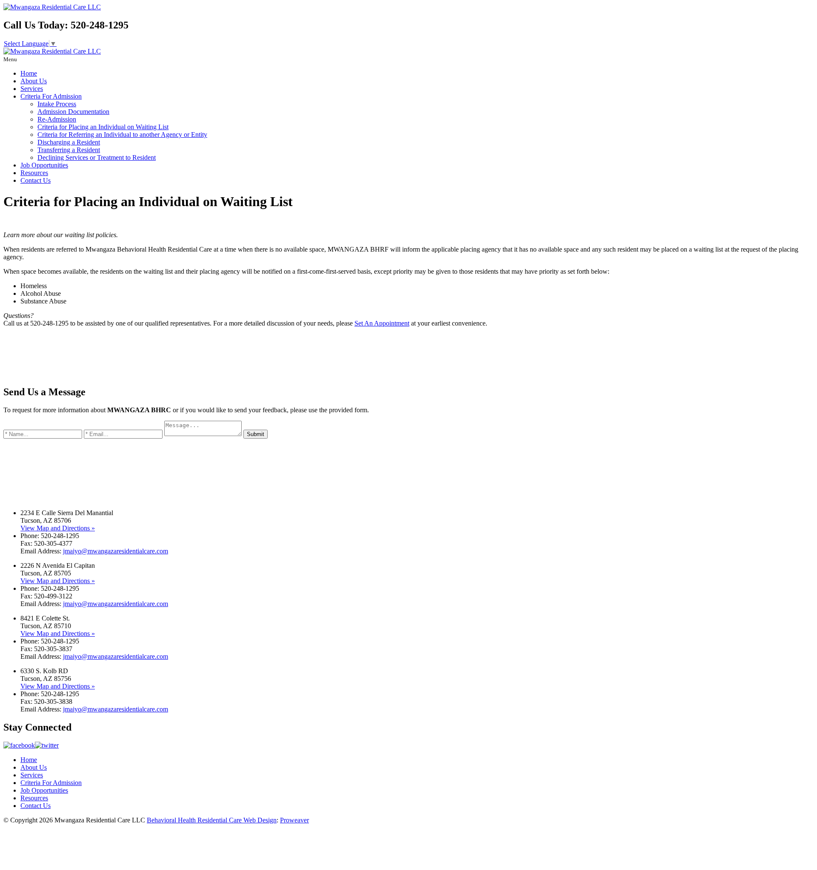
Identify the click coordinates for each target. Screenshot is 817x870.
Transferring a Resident (68, 149)
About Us (33, 81)
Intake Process (56, 104)
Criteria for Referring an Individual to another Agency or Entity (122, 134)
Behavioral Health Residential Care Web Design (212, 820)
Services (31, 88)
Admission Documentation (73, 111)
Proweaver (294, 820)
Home (28, 73)
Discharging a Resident (68, 142)
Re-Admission (56, 119)
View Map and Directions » (57, 528)
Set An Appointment (381, 323)
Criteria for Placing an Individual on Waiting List (103, 126)
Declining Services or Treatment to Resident (96, 157)
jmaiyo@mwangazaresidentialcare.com (115, 551)
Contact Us (35, 180)
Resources (34, 172)
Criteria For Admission (51, 96)
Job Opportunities (44, 165)
